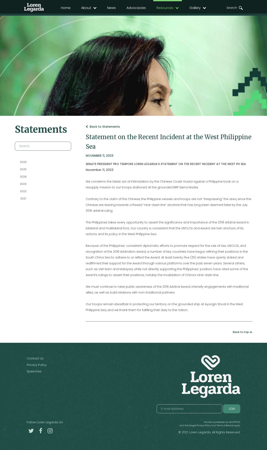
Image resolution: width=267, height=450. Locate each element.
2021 (23, 198)
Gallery (195, 7)
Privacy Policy (37, 365)
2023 (23, 184)
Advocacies (136, 7)
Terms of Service (225, 425)
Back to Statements (104, 127)
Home (66, 7)
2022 (23, 191)
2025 (23, 169)
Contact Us (35, 358)
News (111, 7)
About (86, 7)
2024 (23, 177)
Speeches (34, 371)
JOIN (231, 409)
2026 (23, 162)
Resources (164, 7)
